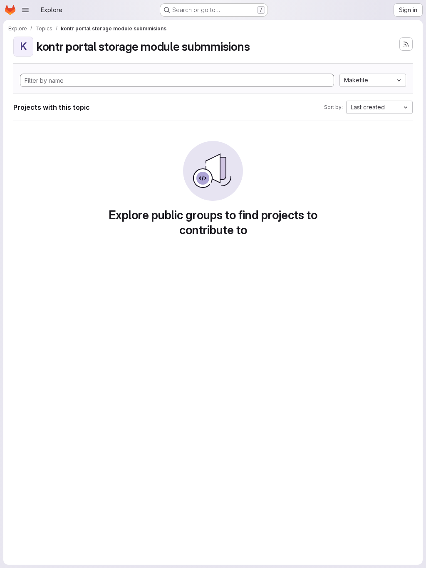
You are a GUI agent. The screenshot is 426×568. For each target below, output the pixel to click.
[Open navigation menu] (25, 10)
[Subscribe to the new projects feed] (406, 44)
